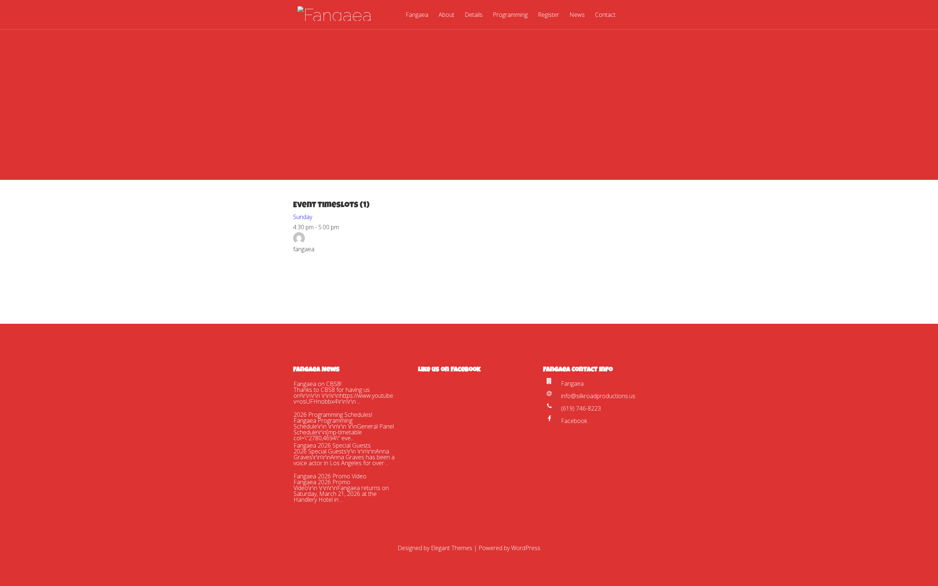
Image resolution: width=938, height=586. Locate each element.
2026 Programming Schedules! (332, 415)
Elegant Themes (451, 548)
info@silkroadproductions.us (598, 396)
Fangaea (417, 15)
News (577, 15)
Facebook (574, 421)
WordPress (525, 548)
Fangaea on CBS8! (317, 384)
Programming (510, 15)
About (446, 15)
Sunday (302, 217)
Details (474, 15)
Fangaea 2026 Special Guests (332, 445)
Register (548, 15)
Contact (605, 15)
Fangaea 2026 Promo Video (329, 476)
